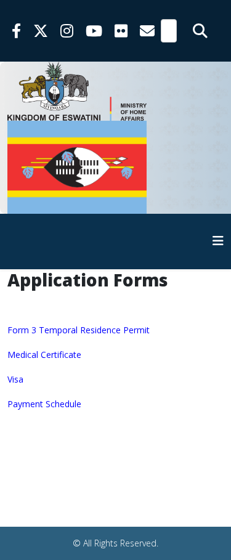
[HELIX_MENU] (218, 240)
